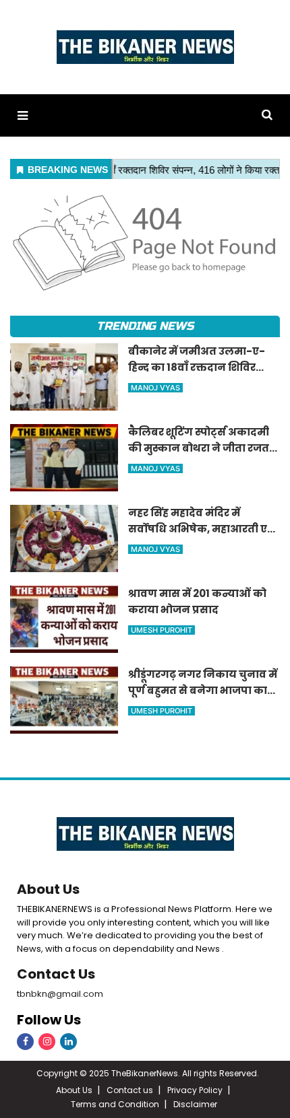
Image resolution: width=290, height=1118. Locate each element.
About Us (48, 889)
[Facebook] (25, 1041)
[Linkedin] (68, 1041)
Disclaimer (195, 1104)
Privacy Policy (195, 1090)
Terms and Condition (115, 1104)
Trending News (145, 326)
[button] (23, 115)
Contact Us (56, 974)
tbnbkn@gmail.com (60, 993)
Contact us (130, 1090)
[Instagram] (46, 1041)
